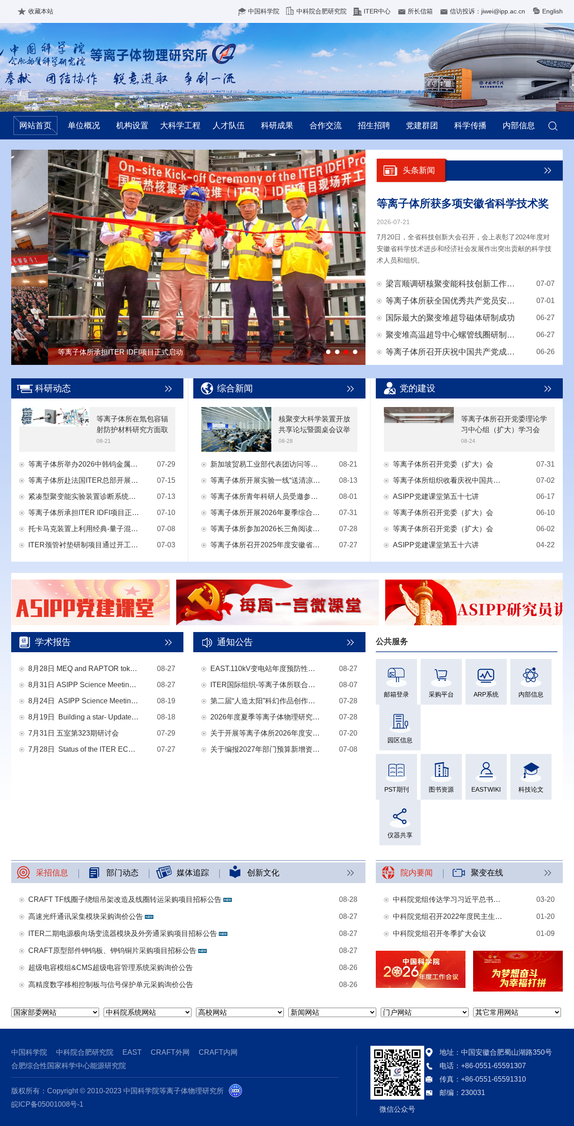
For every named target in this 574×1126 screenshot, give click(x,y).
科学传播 (470, 125)
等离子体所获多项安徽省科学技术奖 (463, 203)
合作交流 (325, 125)
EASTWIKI (486, 789)
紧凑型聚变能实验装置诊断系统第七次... (83, 496)
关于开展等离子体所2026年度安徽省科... (266, 733)
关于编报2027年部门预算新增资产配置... (266, 749)
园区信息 (400, 740)
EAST (132, 1052)
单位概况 (84, 125)
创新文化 (263, 872)
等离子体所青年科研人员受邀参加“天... (266, 496)
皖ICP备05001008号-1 (47, 1104)
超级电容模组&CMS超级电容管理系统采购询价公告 (110, 967)
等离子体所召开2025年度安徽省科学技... (266, 545)
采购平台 (441, 694)
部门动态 (122, 872)
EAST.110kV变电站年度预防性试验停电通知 (266, 668)
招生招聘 (374, 125)
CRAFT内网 (218, 1052)
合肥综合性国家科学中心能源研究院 (68, 1066)
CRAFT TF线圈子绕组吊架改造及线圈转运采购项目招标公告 (125, 899)
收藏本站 (40, 11)
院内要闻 (416, 872)
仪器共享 (400, 835)
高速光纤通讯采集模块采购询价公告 (86, 916)
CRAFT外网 (170, 1052)
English (552, 11)
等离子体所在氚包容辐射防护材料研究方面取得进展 (132, 429)
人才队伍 (229, 125)
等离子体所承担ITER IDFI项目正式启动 (83, 512)
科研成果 (277, 125)
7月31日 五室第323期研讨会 (73, 733)
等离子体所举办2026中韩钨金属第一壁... (83, 464)
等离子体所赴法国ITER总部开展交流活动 (83, 480)
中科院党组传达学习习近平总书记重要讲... (448, 899)
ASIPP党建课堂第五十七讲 (436, 496)
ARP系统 (486, 694)
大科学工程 (180, 125)
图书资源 (441, 789)
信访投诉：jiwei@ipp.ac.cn (487, 11)
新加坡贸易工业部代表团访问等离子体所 (266, 464)
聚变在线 (487, 872)
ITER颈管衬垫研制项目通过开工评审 (83, 545)
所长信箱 (420, 11)
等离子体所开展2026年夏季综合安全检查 (266, 512)
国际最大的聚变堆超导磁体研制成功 (450, 317)
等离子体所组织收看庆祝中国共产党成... (448, 480)
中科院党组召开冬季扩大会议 (439, 933)
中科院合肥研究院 (321, 11)
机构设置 (132, 125)
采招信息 (52, 872)
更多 (548, 170)
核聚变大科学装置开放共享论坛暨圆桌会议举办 (314, 429)
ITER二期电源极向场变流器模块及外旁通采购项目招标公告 (123, 933)
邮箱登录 (396, 694)
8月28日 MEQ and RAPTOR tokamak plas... (83, 668)
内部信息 (519, 125)
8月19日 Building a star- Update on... (83, 717)
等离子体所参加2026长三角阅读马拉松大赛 (266, 529)
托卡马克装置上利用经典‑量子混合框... (83, 529)
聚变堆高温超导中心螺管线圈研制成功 (452, 334)
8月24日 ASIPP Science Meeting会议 (83, 701)
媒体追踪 (193, 872)
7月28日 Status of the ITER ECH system (83, 749)
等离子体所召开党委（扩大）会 (443, 464)
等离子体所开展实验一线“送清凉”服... (266, 480)
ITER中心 (377, 11)
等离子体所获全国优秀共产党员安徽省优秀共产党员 (452, 300)
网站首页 (35, 125)
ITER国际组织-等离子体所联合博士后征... (266, 685)
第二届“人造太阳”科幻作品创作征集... (266, 701)
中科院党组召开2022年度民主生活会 (448, 916)
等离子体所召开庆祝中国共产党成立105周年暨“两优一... (452, 351)
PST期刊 (396, 789)
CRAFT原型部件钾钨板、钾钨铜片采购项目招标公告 (113, 950)
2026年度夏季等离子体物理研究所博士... (266, 717)
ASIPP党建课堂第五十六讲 (436, 545)
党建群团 (422, 125)
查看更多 (168, 388)
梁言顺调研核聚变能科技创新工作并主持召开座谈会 (452, 283)
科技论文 (531, 789)
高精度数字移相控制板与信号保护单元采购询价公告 (110, 984)
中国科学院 (263, 11)
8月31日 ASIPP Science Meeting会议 (83, 685)
